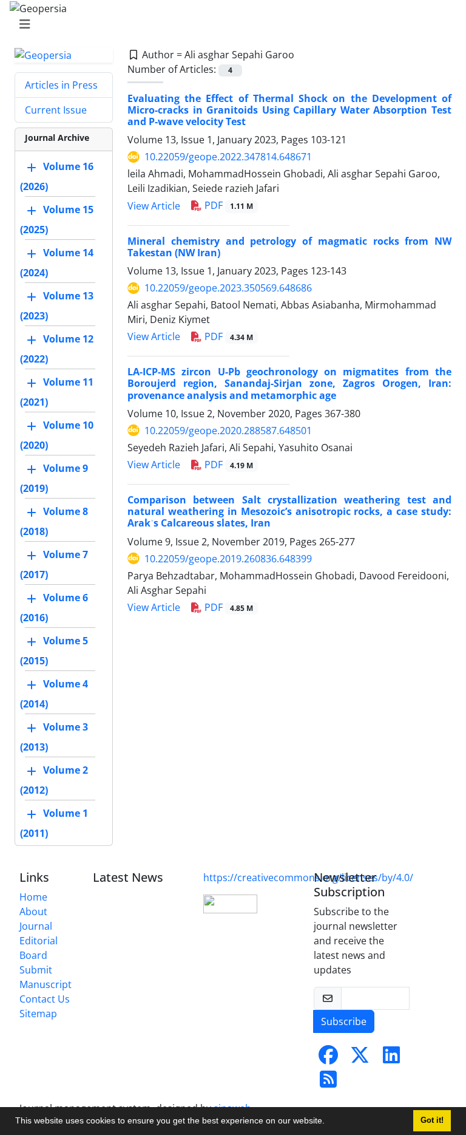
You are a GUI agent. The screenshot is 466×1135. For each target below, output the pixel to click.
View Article (153, 206)
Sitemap (38, 1013)
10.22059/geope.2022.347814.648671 (228, 156)
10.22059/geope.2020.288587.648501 (228, 430)
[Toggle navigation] (229, 24)
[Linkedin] (391, 1058)
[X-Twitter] (359, 1058)
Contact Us (44, 999)
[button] (329, 1122)
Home (33, 897)
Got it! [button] (432, 1120)
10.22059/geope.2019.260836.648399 (228, 558)
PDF (227, 205)
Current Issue (56, 110)
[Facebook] (328, 1058)
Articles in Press (61, 85)
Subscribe (343, 1021)
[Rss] (328, 1082)
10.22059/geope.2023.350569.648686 (228, 288)
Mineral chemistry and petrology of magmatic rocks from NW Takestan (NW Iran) (289, 246)
